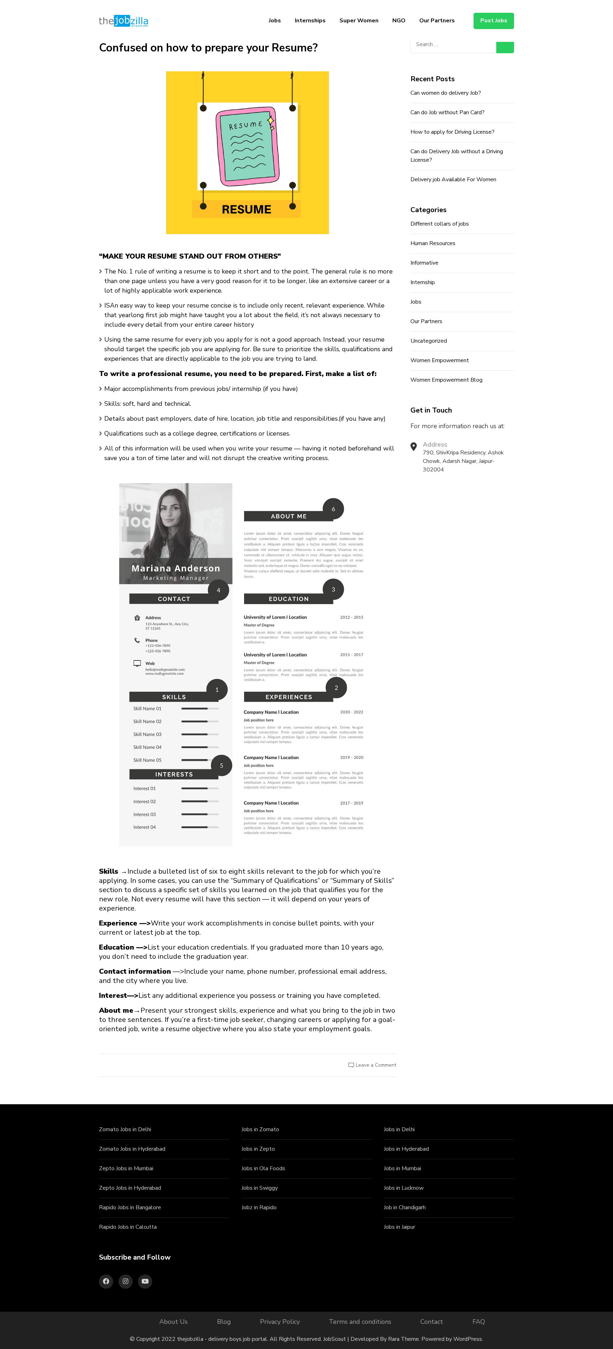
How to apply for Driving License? (452, 132)
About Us (173, 1321)
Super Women (359, 20)
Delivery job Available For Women (453, 179)
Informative (424, 263)
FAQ (479, 1321)
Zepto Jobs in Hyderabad (130, 1188)
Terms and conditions (360, 1321)
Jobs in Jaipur (399, 1227)
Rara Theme (403, 1339)
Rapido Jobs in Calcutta (128, 1227)
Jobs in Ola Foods (263, 1168)
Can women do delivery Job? (445, 93)
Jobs (275, 20)
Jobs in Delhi (399, 1129)
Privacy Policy (280, 1321)
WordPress (467, 1339)
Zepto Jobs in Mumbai (126, 1168)
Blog (224, 1321)
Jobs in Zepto (258, 1149)
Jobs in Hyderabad (406, 1149)
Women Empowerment (439, 360)
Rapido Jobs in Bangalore (130, 1207)
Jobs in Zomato (260, 1129)
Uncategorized (428, 341)
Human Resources (432, 243)
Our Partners (437, 20)
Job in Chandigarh (405, 1207)
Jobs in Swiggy (260, 1188)
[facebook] (106, 1282)
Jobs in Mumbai (402, 1168)
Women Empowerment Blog (446, 380)
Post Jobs (493, 20)
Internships (310, 20)
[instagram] (125, 1282)
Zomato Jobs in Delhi (125, 1129)
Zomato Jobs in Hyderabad (132, 1149)
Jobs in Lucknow (404, 1188)
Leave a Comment (376, 1065)
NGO (398, 20)
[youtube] (145, 1282)
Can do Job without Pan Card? (447, 112)
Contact (431, 1321)
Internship (422, 282)
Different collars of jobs (439, 224)
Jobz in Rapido (259, 1207)
